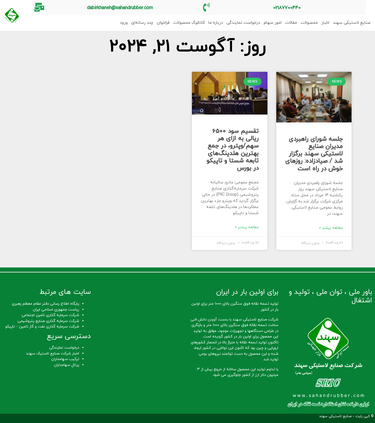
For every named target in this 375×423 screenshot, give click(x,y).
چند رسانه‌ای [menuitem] (142, 22)
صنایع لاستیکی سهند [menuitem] (352, 22)
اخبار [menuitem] (325, 22)
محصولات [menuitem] (309, 22)
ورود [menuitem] (124, 22)
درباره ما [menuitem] (215, 22)
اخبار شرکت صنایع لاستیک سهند (52, 353)
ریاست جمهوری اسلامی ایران (56, 309)
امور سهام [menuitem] (273, 22)
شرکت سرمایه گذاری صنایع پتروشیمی (48, 321)
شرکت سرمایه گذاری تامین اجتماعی (50, 315)
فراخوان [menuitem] (163, 22)
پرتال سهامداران (66, 365)
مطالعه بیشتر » (331, 228)
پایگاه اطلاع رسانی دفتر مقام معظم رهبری (45, 303)
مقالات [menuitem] (291, 22)
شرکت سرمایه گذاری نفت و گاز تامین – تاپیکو (42, 326)
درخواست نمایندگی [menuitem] (243, 22)
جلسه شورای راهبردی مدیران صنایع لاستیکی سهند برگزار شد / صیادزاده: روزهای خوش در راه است (314, 154)
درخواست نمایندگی (64, 347)
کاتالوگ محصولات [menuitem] (189, 22)
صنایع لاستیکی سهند (335, 416)
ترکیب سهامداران (65, 359)
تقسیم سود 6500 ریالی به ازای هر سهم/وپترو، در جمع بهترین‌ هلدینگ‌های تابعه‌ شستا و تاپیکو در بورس (233, 150)
